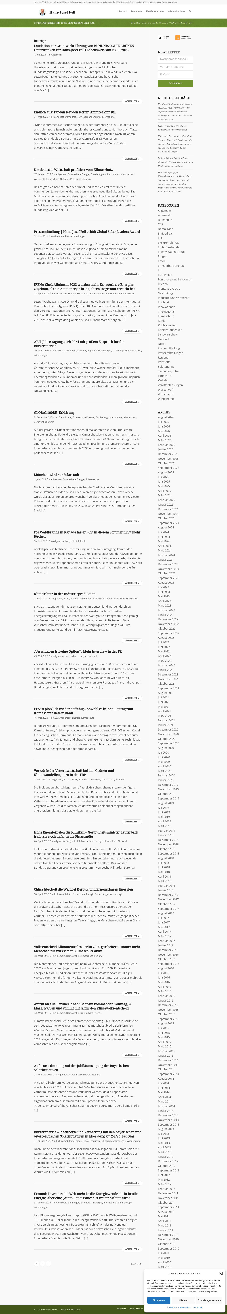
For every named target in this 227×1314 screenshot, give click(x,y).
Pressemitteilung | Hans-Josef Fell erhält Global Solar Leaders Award (87, 232)
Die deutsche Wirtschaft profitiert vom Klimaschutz (73, 170)
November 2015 (168, 1009)
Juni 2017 (164, 922)
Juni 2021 (164, 702)
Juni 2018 (164, 867)
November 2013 (168, 1120)
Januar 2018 (165, 890)
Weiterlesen (132, 101)
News (161, 344)
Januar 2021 (165, 725)
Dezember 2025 (168, 454)
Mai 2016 (164, 982)
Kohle (83, 541)
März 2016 (164, 991)
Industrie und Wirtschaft (173, 298)
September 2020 (168, 743)
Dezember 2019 (168, 785)
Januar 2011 (165, 1230)
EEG (160, 238)
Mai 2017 (164, 927)
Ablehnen (183, 1300)
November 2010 (168, 1239)
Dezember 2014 (168, 1060)
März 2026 (164, 440)
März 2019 (164, 826)
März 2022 (164, 661)
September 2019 (168, 798)
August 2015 (166, 1023)
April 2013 (164, 1147)
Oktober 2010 (166, 1244)
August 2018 (166, 858)
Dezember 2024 (168, 509)
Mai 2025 (164, 486)
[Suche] (190, 11)
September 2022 (168, 633)
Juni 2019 (164, 812)
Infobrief (163, 302)
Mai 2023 (164, 596)
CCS (55, 718)
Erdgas (68, 541)
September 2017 (168, 909)
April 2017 (164, 931)
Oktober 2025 (166, 463)
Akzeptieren (159, 1300)
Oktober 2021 (166, 683)
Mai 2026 (164, 431)
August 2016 (166, 968)
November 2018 (168, 844)
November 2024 (168, 514)
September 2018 (168, 853)
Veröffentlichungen (44, 422)
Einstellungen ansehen (209, 1300)
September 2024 (168, 523)
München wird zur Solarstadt (56, 475)
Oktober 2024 (166, 518)
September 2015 (168, 1019)
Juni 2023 (164, 592)
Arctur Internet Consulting (71, 1309)
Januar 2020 (165, 780)
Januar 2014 (165, 1111)
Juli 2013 (163, 1133)
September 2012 (168, 1170)
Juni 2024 (164, 537)
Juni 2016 (164, 977)
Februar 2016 (166, 996)
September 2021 (168, 688)
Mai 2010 (164, 1257)
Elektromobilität (62, 894)
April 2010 (164, 1262)
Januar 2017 (165, 945)
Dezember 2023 (168, 564)
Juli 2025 (163, 477)
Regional (92, 351)
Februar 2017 (166, 941)
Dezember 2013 (168, 1115)
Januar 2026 (165, 449)
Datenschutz (185, 1308)
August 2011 (166, 1212)
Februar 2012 (166, 1189)
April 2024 (164, 546)
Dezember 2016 (168, 950)
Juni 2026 (164, 426)
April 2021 (164, 711)
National (64, 179)
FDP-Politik (165, 275)
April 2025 (164, 491)
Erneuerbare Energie (89, 117)
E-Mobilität (165, 233)
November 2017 (168, 899)
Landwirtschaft (167, 334)
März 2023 (164, 605)
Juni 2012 (164, 1175)
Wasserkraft (165, 390)
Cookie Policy (173, 1308)
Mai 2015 (164, 1037)
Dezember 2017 (168, 895)
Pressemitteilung (169, 348)
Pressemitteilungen (80, 179)
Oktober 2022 (166, 628)
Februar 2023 (166, 610)
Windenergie (40, 355)
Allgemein (56, 55)
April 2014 (164, 1097)
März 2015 (164, 1046)
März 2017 (164, 936)
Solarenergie (104, 351)
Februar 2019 (166, 830)
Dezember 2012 (168, 1161)
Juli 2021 (163, 697)
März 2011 (164, 1225)
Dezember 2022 (168, 619)
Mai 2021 (164, 706)
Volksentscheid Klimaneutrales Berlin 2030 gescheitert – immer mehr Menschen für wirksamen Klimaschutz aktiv (87, 949)
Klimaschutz (52, 179)
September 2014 (168, 1074)
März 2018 (164, 881)
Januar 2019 (165, 835)
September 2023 (168, 578)
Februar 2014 (166, 1106)
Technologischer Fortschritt (126, 351)
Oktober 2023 (166, 573)
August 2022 (166, 638)
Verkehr (163, 380)
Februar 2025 (166, 500)
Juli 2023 (163, 587)
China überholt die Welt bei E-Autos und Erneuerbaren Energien (83, 889)
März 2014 (164, 1101)
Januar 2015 (165, 1055)
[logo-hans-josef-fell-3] (57, 11)
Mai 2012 (164, 1179)
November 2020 (168, 734)
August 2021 (166, 693)
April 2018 (164, 876)
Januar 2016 (165, 1000)
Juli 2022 (163, 642)
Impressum (197, 1308)
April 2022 (164, 656)
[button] (220, 1273)
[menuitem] (122, 11)
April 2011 (164, 1221)
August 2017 (166, 913)
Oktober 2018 (166, 849)
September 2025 (168, 468)
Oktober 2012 (166, 1166)
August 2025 (166, 472)
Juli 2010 (163, 1253)
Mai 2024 (164, 541)
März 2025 (164, 495)
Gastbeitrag (101, 417)
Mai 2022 (164, 651)
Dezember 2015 (168, 1005)
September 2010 (168, 1248)
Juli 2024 (163, 532)
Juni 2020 (164, 757)
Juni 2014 (164, 1088)
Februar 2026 (166, 445)
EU (160, 270)
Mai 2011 (164, 1216)
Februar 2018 (166, 886)
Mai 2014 (164, 1092)
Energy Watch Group (171, 252)
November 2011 (168, 1198)
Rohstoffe (119, 599)
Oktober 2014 (166, 1069)
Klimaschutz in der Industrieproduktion (65, 594)
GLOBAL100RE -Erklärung (54, 412)
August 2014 (166, 1078)
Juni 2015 (164, 1033)
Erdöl (76, 541)
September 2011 (168, 1207)
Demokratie (71, 117)
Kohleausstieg (167, 325)
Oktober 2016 (166, 959)
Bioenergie (73, 1203)
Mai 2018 (164, 872)
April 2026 (164, 435)
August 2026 (166, 417)
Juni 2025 (164, 481)
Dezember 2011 (168, 1193)
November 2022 (168, 624)
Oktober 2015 (166, 1014)
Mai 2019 (164, 817)
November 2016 (168, 954)
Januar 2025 (165, 504)
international (108, 117)
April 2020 (164, 766)
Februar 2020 (166, 775)
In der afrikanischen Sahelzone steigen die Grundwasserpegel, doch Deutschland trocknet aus (175, 161)
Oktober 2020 (166, 739)
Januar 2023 (165, 615)
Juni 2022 (164, 647)
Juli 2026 (163, 422)
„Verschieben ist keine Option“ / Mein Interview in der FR (78, 651)
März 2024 (164, 550)
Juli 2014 (163, 1083)
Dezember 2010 (168, 1235)
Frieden (163, 284)
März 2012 (164, 1184)
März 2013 (164, 1152)
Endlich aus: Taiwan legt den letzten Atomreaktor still (75, 112)
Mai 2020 (164, 762)
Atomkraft (58, 117)
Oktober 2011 (166, 1202)
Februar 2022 (166, 665)
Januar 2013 (165, 1157)
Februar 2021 (166, 720)
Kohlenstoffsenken (103, 599)
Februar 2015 (166, 1051)
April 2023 (164, 601)
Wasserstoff (132, 599)
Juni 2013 (164, 1138)
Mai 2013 (164, 1143)
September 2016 (168, 964)
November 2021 (168, 679)
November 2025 (168, 458)
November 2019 (168, 789)
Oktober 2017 (166, 904)
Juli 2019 (163, 807)
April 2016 (164, 987)
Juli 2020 (163, 752)
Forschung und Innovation (105, 174)
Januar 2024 (165, 559)
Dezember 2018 (168, 840)
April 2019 (164, 821)
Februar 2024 (166, 555)
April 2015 (164, 1042)
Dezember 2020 (168, 729)
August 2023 (166, 582)
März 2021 (164, 716)
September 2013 (168, 1124)
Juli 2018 (163, 863)
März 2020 (164, 771)
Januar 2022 (165, 670)
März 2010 (164, 1267)
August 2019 (166, 803)
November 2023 (168, 569)
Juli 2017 (163, 918)
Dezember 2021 (168, 674)
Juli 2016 (163, 973)
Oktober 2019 (166, 794)
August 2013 (166, 1129)
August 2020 (166, 748)
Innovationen (166, 307)
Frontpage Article (169, 288)
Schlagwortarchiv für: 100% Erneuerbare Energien (64, 22)
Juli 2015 (163, 1028)
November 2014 (168, 1065)
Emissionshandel (169, 247)
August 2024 (166, 527)
